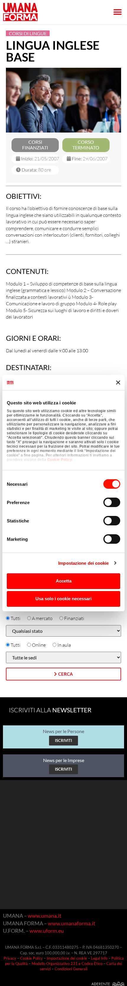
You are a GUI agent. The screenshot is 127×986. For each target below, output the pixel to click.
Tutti (15, 618)
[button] (117, 12)
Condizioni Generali (71, 968)
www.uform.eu (47, 930)
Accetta (63, 580)
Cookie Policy (59, 460)
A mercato (42, 618)
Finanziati (74, 618)
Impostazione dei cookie (83, 563)
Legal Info (99, 958)
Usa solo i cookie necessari (63, 598)
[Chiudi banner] (118, 382)
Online (39, 645)
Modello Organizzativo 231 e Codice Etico (67, 963)
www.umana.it (44, 915)
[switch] (111, 502)
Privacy (10, 958)
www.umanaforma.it (71, 923)
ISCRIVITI (63, 740)
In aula (64, 645)
